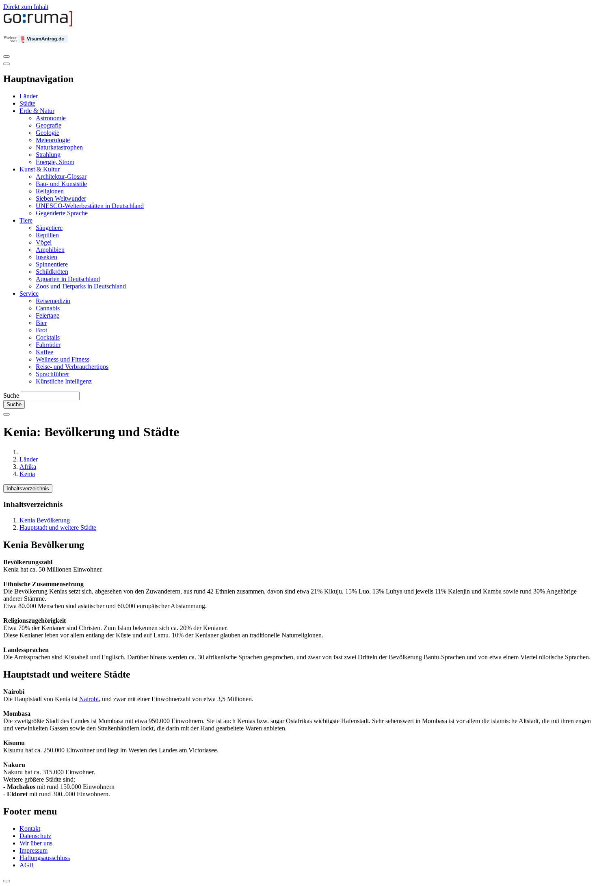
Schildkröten (52, 271)
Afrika (27, 466)
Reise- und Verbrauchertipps (72, 366)
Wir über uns (35, 843)
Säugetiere (49, 227)
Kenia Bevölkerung (44, 520)
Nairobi (89, 698)
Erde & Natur (36, 110)
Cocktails (48, 337)
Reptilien (47, 235)
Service (29, 293)
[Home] (38, 24)
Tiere (25, 220)
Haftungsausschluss (44, 857)
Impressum (33, 850)
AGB (26, 865)
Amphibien (50, 249)
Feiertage (47, 315)
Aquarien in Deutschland (68, 278)
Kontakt (29, 828)
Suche (11, 395)
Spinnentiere (52, 264)
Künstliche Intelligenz (64, 381)
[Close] (6, 64)
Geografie (48, 125)
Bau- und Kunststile (61, 183)
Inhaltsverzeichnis (27, 488)
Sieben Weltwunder (61, 198)
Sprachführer (52, 373)
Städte (27, 103)
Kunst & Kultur (39, 169)
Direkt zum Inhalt (25, 6)
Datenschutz (35, 835)
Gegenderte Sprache (62, 213)
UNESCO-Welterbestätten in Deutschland (90, 205)
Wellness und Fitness (62, 359)
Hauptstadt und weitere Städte (57, 527)
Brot (41, 330)
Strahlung (48, 154)
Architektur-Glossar (61, 176)
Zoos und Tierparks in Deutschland (81, 286)
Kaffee (44, 352)
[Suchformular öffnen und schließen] (6, 414)
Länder (28, 96)
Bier (41, 322)
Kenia (27, 473)
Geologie (47, 132)
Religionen (50, 191)
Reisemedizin (53, 300)
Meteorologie (53, 139)
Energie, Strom (55, 161)
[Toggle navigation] (6, 56)
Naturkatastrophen (59, 147)
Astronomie (51, 118)
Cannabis (48, 308)
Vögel (44, 242)
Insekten (46, 256)
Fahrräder (48, 344)
